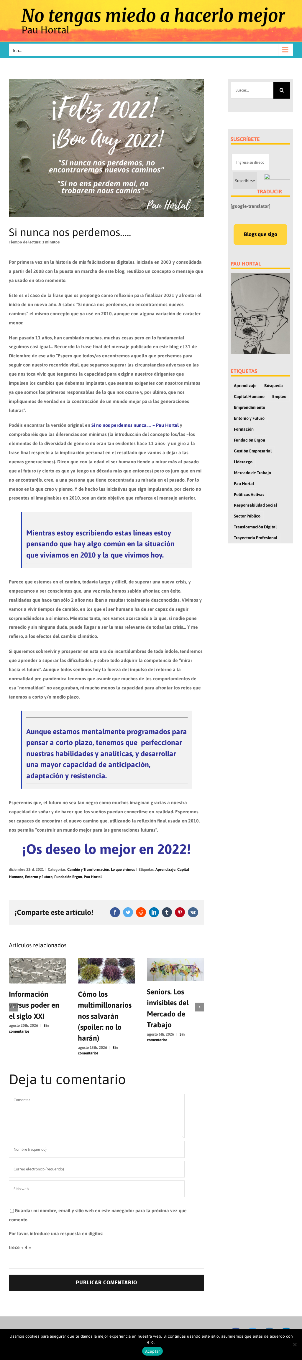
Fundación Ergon (68, 877)
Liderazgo (243, 462)
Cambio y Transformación (88, 869)
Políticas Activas (249, 494)
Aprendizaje (165, 869)
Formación (244, 429)
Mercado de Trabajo (252, 472)
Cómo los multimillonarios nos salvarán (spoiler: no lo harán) (105, 1016)
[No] (295, 1344)
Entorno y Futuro (38, 877)
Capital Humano (249, 396)
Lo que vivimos (123, 869)
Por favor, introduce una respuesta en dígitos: (56, 1233)
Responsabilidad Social (255, 505)
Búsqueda (273, 385)
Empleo (279, 396)
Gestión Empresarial (253, 451)
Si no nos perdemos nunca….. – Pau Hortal (135, 425)
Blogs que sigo (260, 234)
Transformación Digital (255, 527)
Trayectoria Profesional (255, 537)
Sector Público (247, 516)
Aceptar (152, 1351)
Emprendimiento (249, 407)
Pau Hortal (93, 877)
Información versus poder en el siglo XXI (34, 1005)
